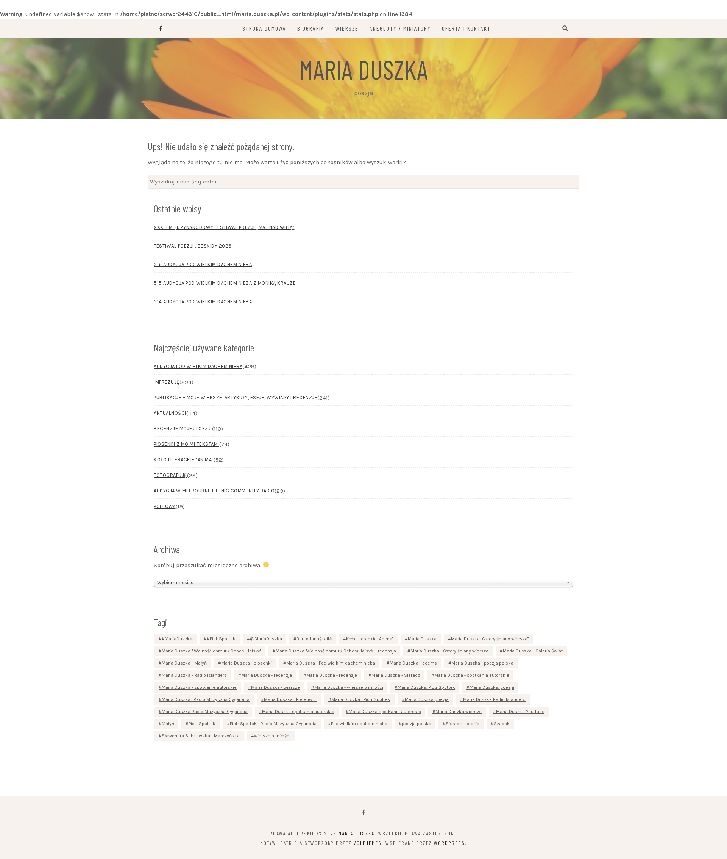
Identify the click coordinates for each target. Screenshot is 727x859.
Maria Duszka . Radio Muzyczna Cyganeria (206, 699)
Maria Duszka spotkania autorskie (298, 711)
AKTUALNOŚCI (170, 413)
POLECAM (165, 506)
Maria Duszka (363, 69)
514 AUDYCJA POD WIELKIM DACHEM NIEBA (203, 301)
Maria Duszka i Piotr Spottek (360, 699)
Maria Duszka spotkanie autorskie (385, 711)
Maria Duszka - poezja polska (482, 663)
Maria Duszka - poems (413, 663)
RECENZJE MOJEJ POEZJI (183, 428)
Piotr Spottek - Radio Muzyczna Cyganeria (273, 723)
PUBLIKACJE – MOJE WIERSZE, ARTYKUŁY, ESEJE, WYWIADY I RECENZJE (235, 397)
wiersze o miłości (272, 735)
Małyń (168, 723)
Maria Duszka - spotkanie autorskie (199, 687)
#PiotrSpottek (221, 638)
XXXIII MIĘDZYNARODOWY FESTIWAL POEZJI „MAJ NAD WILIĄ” (224, 227)
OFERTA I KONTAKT (466, 28)
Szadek (502, 723)
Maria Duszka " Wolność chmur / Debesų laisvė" (211, 651)
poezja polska (416, 723)
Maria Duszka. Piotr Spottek (426, 687)
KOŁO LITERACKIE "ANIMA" (184, 459)
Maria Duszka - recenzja (266, 675)
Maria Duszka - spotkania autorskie (471, 675)
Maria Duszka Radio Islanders (494, 699)
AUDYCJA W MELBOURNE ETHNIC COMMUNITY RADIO (214, 491)
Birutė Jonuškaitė (314, 638)
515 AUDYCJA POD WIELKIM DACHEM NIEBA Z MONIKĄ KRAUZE (225, 283)
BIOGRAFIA (310, 28)
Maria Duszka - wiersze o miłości (348, 687)
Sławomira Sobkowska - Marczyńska (201, 735)
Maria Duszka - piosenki (246, 663)
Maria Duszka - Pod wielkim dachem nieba (330, 663)
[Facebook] (363, 812)
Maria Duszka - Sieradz (395, 675)
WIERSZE (347, 28)
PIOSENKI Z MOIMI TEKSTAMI (186, 444)
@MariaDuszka (266, 638)
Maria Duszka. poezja (492, 687)
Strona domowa (264, 28)
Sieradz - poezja (462, 723)
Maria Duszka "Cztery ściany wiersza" (490, 638)
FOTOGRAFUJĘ (170, 475)
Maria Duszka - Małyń (184, 663)
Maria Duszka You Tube (520, 711)
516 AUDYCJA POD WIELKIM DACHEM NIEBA (203, 264)
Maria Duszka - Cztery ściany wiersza (449, 651)
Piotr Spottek (202, 723)
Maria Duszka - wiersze (275, 687)
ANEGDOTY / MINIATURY (400, 28)
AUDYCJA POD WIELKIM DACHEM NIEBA (198, 366)
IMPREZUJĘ (166, 382)
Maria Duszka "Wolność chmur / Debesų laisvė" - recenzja (336, 651)
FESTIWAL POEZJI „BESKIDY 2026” (194, 246)
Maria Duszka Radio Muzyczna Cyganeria (205, 711)
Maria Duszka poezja (427, 699)
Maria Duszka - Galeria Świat (533, 651)
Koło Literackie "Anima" (369, 638)
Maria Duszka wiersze (458, 711)
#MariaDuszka (177, 638)
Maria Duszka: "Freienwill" (290, 699)
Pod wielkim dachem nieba (359, 723)
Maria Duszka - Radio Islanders (194, 675)
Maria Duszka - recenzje (331, 675)
